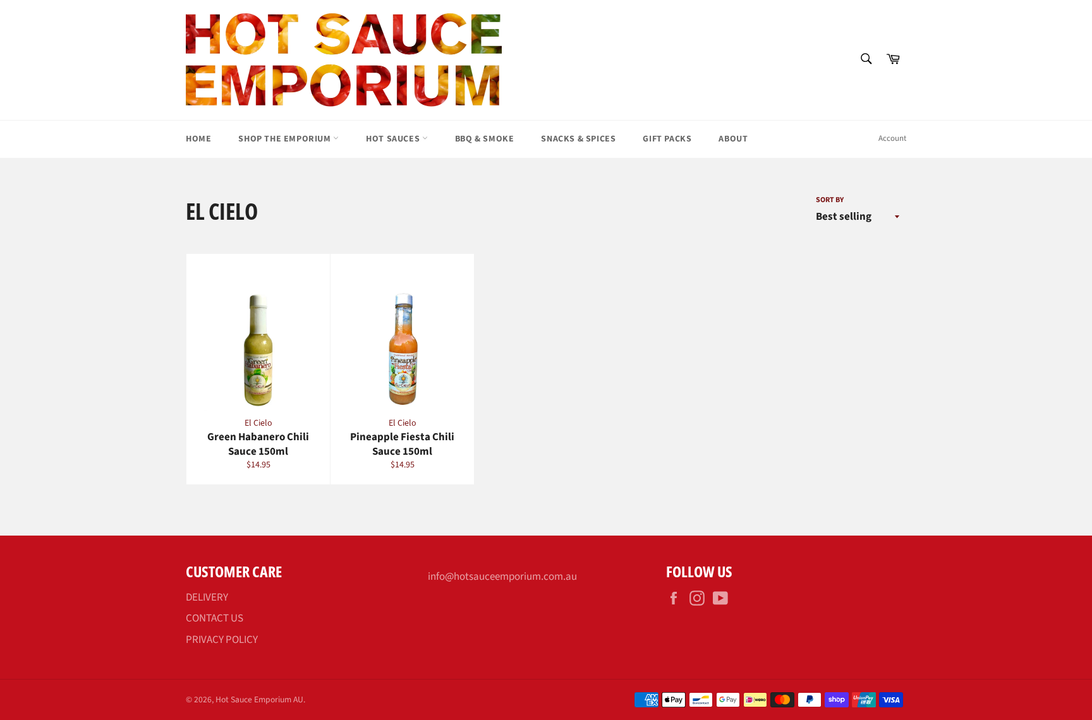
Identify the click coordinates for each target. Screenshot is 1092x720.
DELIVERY (207, 597)
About (733, 139)
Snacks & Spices (578, 139)
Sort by (830, 200)
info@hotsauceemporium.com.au (502, 576)
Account (892, 138)
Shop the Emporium (285, 139)
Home (198, 139)
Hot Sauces (394, 139)
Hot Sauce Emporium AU (259, 699)
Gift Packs (667, 139)
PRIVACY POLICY (222, 639)
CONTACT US (214, 618)
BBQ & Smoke (484, 139)
